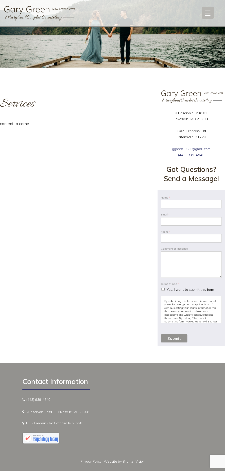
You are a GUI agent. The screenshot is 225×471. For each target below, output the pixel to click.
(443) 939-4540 (191, 155)
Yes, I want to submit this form (190, 289)
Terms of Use (170, 283)
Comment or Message (174, 248)
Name (165, 197)
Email (165, 214)
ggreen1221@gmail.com (191, 149)
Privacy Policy (91, 461)
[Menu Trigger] (208, 13)
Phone (165, 231)
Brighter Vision (134, 461)
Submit (174, 338)
